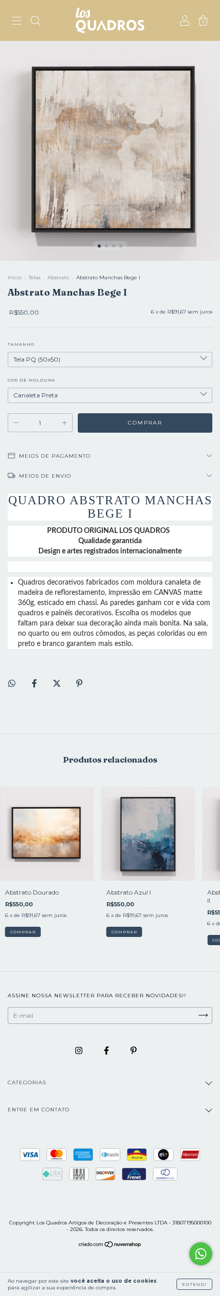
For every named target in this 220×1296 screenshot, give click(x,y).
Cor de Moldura (31, 380)
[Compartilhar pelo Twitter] (57, 683)
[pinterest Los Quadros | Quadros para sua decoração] (133, 1050)
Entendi (194, 1284)
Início (14, 277)
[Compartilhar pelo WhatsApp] (12, 683)
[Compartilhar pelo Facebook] (35, 683)
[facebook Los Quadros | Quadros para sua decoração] (107, 1050)
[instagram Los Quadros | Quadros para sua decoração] (80, 1050)
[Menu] (17, 22)
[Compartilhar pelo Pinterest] (79, 683)
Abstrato (58, 277)
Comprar (23, 931)
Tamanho (21, 344)
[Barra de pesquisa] (35, 22)
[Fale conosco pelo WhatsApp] (200, 1253)
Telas (34, 277)
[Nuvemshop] (110, 1245)
